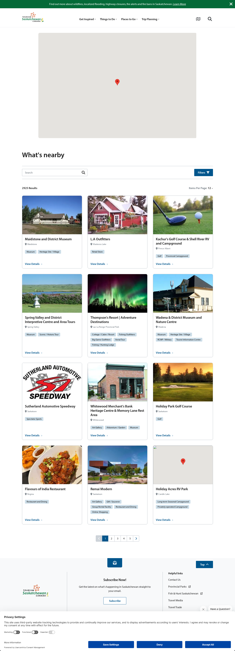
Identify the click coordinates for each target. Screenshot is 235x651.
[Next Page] (136, 538)
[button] (204, 564)
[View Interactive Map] (198, 19)
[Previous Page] (99, 538)
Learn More (179, 4)
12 (209, 188)
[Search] (210, 19)
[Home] (32, 17)
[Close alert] (231, 4)
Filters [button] (201, 172)
